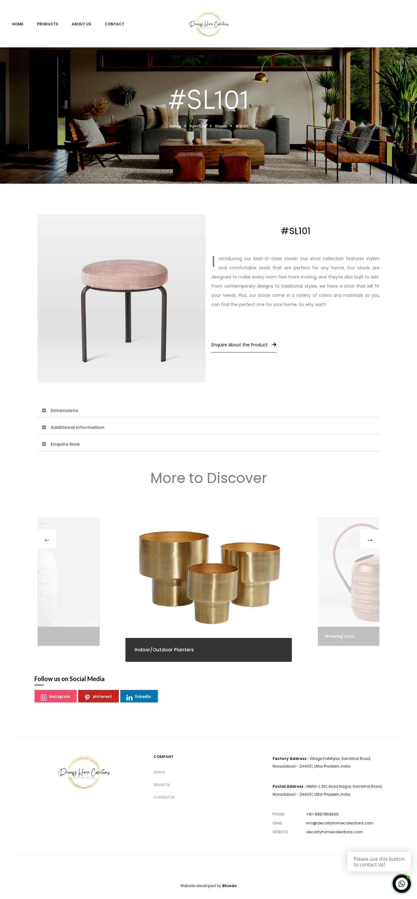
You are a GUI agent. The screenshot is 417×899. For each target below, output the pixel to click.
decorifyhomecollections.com (334, 832)
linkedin (143, 696)
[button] (208, 411)
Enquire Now (65, 444)
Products (47, 24)
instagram (59, 696)
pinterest (102, 696)
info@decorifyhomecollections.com (339, 823)
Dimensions (64, 410)
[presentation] (47, 538)
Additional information (77, 427)
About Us (81, 24)
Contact (114, 24)
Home (18, 24)
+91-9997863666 (322, 814)
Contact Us (164, 797)
